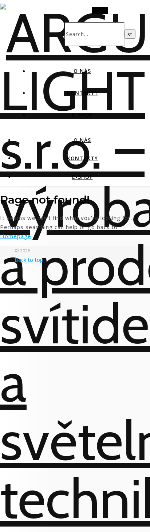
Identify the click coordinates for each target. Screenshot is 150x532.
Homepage (15, 236)
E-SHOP (82, 114)
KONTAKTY (82, 92)
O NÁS (82, 70)
